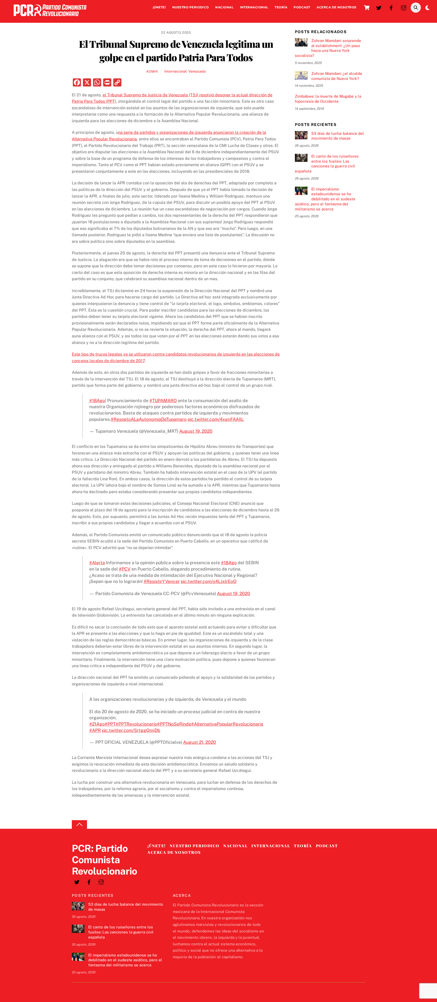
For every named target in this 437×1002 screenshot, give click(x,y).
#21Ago (97, 724)
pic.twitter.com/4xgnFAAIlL (216, 419)
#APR (95, 730)
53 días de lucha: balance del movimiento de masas (337, 136)
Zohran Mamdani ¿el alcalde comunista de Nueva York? (336, 76)
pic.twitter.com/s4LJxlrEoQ (208, 581)
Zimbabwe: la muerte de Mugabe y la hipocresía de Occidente (328, 98)
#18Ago (97, 400)
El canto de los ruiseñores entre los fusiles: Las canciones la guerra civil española (327, 163)
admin (152, 71)
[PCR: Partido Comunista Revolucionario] (50, 17)
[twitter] (379, 7)
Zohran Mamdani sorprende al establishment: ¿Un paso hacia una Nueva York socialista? (328, 48)
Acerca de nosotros (337, 7)
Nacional (224, 7)
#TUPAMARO (163, 400)
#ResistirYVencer (162, 581)
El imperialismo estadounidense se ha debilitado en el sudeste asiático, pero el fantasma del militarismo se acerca (325, 199)
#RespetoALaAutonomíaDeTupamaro (149, 419)
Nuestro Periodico (190, 7)
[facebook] (391, 7)
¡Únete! (159, 7)
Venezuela (197, 71)
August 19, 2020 (195, 431)
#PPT (110, 724)
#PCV (124, 569)
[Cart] (367, 8)
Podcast (302, 7)
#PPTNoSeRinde (174, 724)
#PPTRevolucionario (136, 724)
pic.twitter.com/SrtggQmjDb (131, 730)
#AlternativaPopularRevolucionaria (227, 724)
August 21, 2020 (199, 742)
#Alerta (97, 562)
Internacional (254, 7)
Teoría (281, 7)
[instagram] (404, 7)
